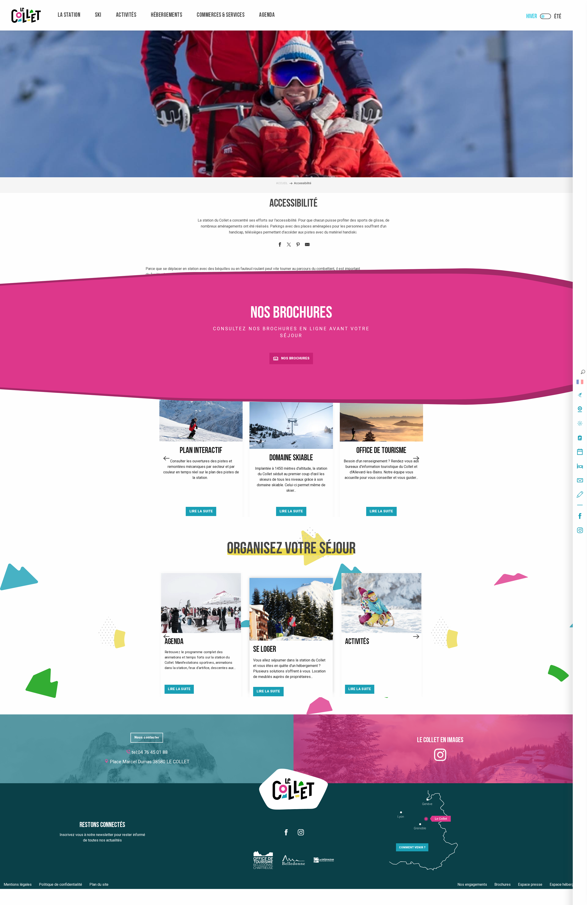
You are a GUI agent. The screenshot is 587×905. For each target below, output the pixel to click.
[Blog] (580, 494)
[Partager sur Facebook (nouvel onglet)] (279, 245)
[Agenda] (580, 452)
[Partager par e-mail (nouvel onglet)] (307, 245)
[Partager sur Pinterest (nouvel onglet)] (298, 245)
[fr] (580, 382)
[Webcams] (580, 409)
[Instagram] (580, 530)
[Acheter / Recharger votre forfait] (580, 437)
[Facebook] (580, 516)
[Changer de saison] (547, 16)
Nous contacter (146, 737)
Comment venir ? (412, 847)
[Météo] (580, 423)
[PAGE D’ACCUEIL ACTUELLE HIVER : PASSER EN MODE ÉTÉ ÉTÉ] (545, 16)
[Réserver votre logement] (580, 466)
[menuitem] (26, 15)
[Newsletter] (580, 480)
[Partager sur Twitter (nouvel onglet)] (289, 245)
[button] (583, 372)
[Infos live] (580, 395)
